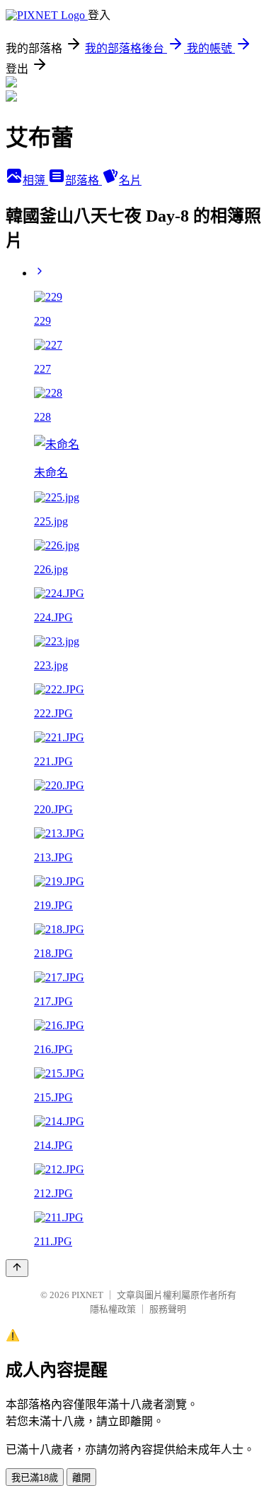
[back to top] (17, 1268)
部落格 (83, 180)
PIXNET (87, 1295)
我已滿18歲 (34, 1477)
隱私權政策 (113, 1309)
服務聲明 (167, 1309)
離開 (81, 1477)
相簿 (35, 180)
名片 (130, 180)
